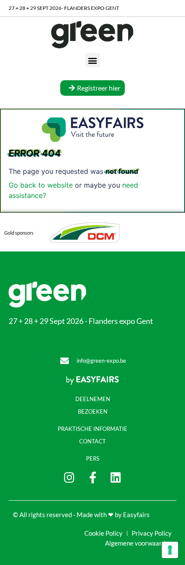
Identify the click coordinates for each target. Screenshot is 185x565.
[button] (93, 60)
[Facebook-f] (93, 477)
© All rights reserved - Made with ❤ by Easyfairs (81, 514)
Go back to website (41, 185)
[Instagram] (69, 477)
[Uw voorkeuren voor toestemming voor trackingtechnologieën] (170, 550)
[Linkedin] (116, 477)
